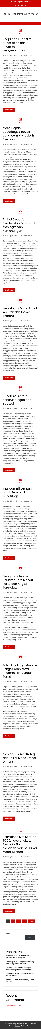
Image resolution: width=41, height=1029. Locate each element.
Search (9, 934)
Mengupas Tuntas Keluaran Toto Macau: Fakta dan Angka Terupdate (18, 582)
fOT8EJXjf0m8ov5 (11, 55)
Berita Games (27, 55)
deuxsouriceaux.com (20, 14)
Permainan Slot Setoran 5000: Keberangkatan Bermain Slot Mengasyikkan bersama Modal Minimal (20, 844)
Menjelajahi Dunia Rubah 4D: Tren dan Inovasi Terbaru (20, 312)
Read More (9, 110)
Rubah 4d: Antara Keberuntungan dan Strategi (17, 400)
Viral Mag (18, 1026)
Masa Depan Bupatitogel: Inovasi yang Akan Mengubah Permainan (18, 133)
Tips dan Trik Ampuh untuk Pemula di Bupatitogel (17, 492)
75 (24, 921)
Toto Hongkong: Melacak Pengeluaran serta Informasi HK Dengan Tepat (20, 671)
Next (31, 921)
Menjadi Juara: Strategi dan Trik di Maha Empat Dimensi (19, 758)
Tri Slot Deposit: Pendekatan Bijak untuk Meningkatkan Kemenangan (19, 225)
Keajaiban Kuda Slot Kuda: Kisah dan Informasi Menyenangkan (17, 44)
